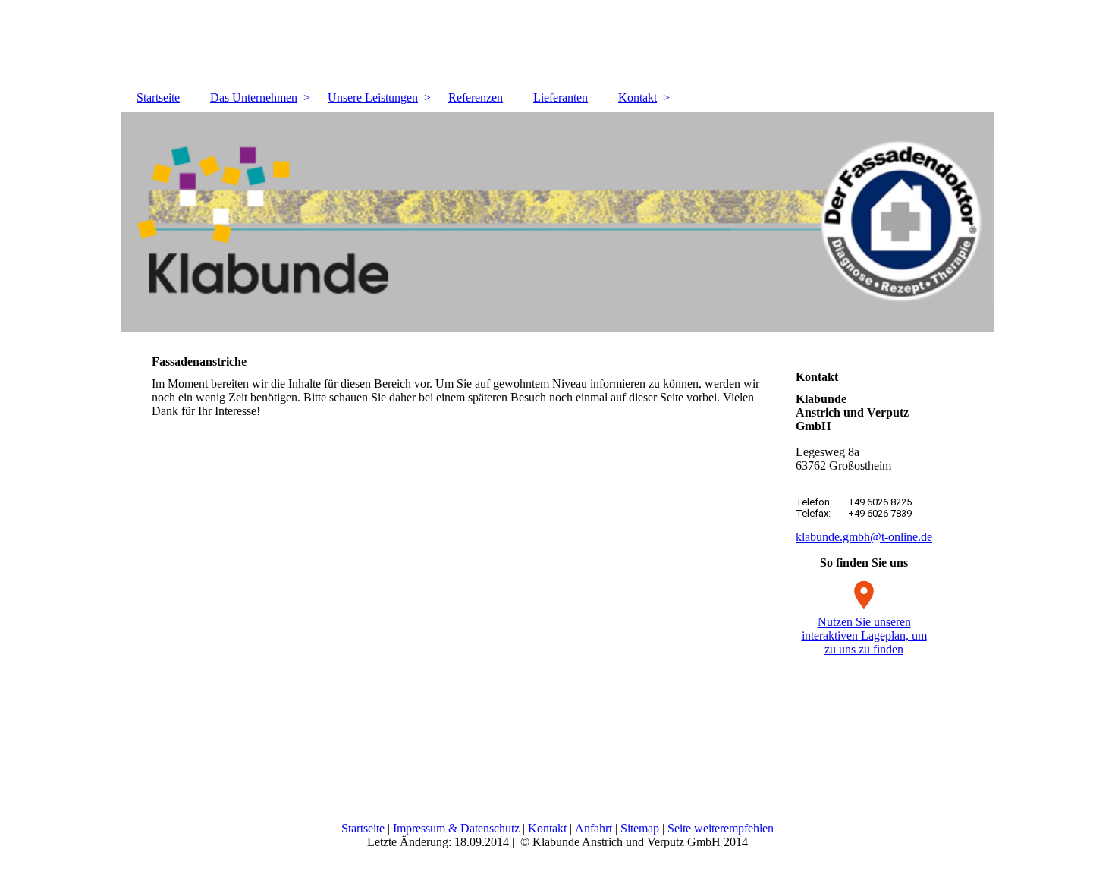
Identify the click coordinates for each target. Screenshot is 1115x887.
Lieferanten (560, 97)
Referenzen (475, 97)
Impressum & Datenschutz (456, 828)
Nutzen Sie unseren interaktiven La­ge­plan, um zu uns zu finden (864, 635)
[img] (557, 222)
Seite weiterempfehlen (720, 828)
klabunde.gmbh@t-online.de (864, 536)
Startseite (158, 97)
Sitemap (639, 828)
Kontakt (637, 97)
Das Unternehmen (253, 97)
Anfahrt (593, 828)
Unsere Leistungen (373, 97)
